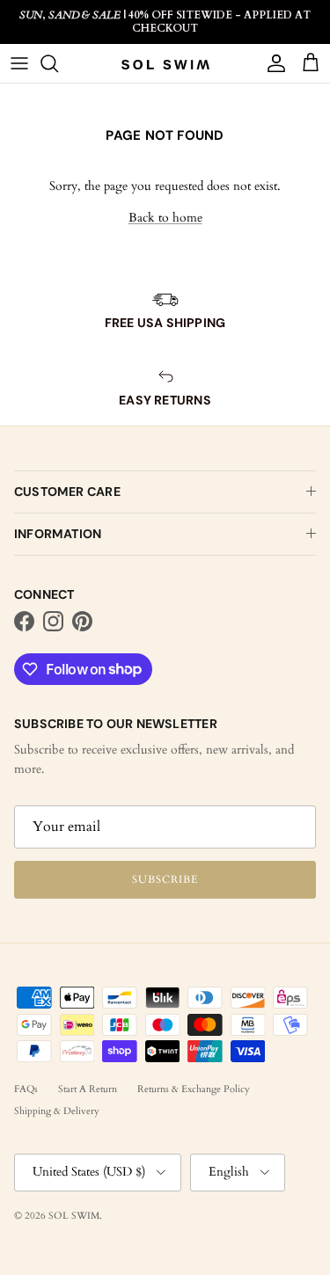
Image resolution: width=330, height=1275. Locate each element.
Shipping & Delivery (56, 1111)
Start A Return (87, 1089)
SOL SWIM (73, 1215)
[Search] (58, 63)
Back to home (165, 217)
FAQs (26, 1089)
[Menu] (19, 63)
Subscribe (165, 879)
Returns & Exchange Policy (193, 1089)
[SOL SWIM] (165, 64)
